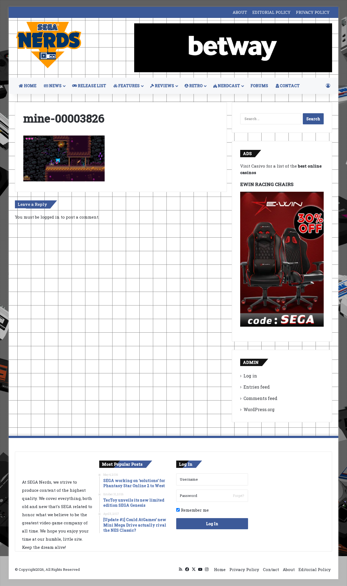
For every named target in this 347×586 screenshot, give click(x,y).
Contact (271, 569)
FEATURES (128, 85)
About (289, 569)
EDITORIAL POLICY (271, 12)
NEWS (55, 85)
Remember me (194, 510)
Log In (212, 523)
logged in (50, 217)
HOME (29, 85)
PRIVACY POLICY (312, 12)
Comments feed (260, 398)
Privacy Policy (244, 569)
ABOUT (240, 12)
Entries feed (256, 387)
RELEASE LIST (91, 85)
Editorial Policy (314, 569)
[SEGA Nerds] (49, 45)
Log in (250, 376)
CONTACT (289, 85)
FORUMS (259, 85)
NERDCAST (228, 85)
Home (220, 569)
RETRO (195, 85)
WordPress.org (259, 409)
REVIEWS (164, 85)
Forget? (238, 495)
